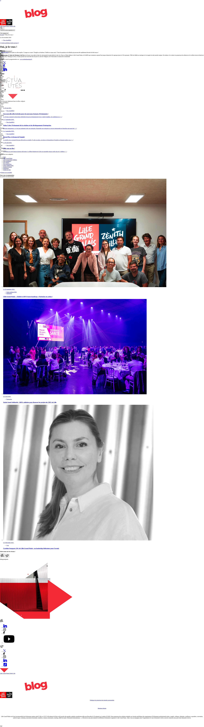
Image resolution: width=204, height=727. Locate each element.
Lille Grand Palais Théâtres (10, 160)
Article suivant (14, 43)
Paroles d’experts (7, 167)
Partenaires (6, 168)
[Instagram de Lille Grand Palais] (2, 555)
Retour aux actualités (6, 172)
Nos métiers (6, 162)
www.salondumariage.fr (26, 59)
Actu (4, 157)
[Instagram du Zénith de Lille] (7, 555)
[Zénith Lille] (9, 697)
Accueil (2, 35)
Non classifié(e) (7, 40)
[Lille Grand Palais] (3, 697)
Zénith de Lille (7, 170)
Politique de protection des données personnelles (102, 700)
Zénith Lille (12, 26)
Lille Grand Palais (4, 26)
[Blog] (3, 24)
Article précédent (5, 43)
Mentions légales (102, 708)
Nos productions (7, 164)
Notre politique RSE (8, 165)
